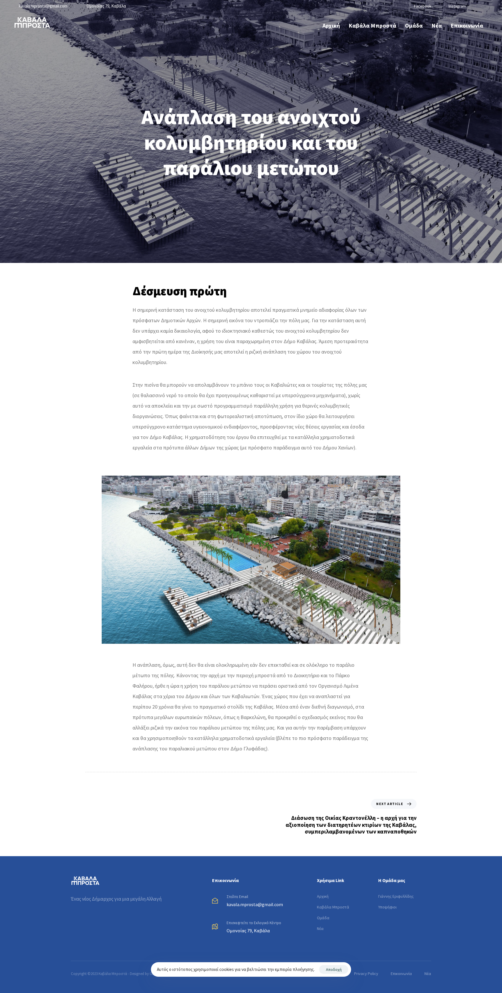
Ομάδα (414, 25)
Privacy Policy (366, 973)
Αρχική (331, 25)
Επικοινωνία (467, 25)
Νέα (436, 25)
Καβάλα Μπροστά (372, 25)
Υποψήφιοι (387, 907)
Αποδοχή (334, 969)
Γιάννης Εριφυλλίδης (396, 896)
